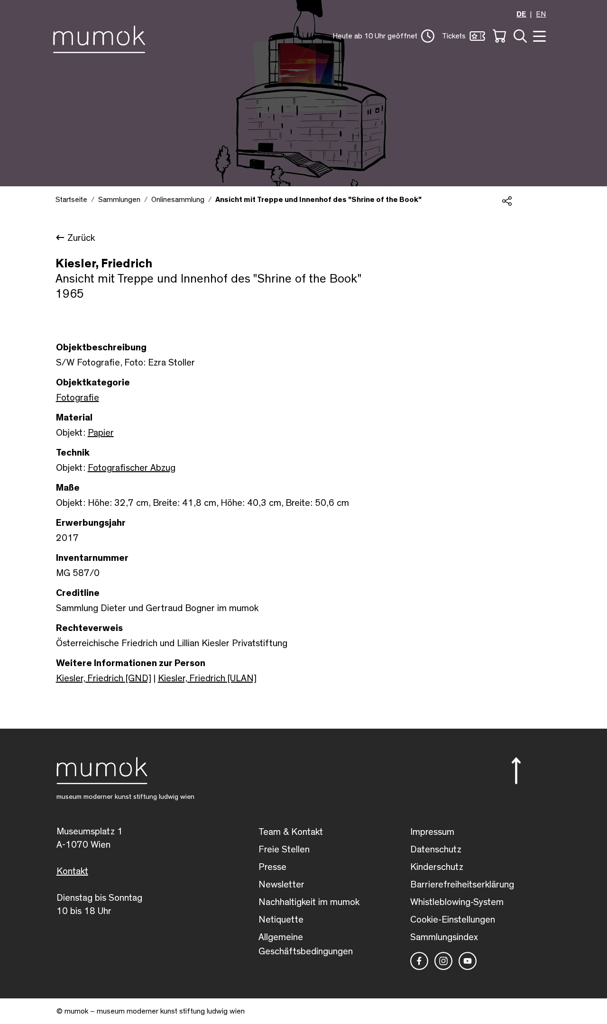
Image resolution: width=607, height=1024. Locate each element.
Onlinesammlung (177, 199)
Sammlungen (119, 199)
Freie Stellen (284, 849)
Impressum (432, 832)
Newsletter (281, 884)
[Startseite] (101, 37)
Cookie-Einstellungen (452, 919)
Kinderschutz (436, 867)
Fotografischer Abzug (131, 468)
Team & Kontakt (290, 832)
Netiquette (281, 919)
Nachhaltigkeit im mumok (308, 902)
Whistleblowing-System (457, 902)
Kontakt (72, 871)
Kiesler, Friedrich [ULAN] (207, 678)
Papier (101, 433)
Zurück (81, 238)
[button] (383, 36)
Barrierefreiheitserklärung (462, 884)
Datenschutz (435, 849)
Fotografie (77, 397)
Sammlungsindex (444, 937)
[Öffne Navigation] (538, 35)
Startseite (71, 199)
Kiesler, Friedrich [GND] (103, 678)
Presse (272, 867)
